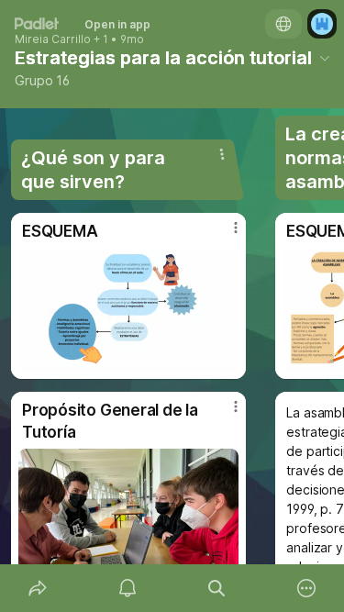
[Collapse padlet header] (324, 57)
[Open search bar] (217, 588)
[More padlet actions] (306, 588)
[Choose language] (283, 24)
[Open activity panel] (127, 588)
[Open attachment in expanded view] (128, 310)
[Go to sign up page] (322, 24)
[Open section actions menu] (222, 154)
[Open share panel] (38, 588)
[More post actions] (224, 235)
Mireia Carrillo (53, 39)
